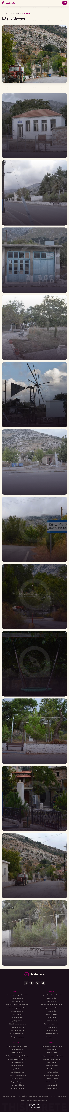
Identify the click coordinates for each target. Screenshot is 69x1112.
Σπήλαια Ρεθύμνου (17, 1082)
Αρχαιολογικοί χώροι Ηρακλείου (17, 995)
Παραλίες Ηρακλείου (17, 1021)
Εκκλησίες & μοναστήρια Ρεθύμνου (17, 1056)
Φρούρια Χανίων (51, 1037)
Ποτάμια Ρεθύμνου (17, 1078)
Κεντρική (7, 13)
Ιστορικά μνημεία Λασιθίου (51, 1059)
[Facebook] (31, 983)
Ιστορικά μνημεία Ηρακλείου (17, 1008)
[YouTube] (37, 983)
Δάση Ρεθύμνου (17, 1052)
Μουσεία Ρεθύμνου (17, 1065)
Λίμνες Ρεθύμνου (17, 1062)
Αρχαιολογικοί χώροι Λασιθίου (52, 1046)
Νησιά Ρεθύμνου (17, 1069)
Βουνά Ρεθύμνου (17, 1049)
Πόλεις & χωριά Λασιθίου (52, 1075)
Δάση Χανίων (51, 1001)
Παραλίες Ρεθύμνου (17, 1072)
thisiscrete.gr (30, 1100)
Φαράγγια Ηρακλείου (17, 1033)
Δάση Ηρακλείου (17, 1001)
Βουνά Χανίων (51, 998)
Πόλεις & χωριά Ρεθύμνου (17, 1075)
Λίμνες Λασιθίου (52, 1062)
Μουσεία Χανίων (51, 1014)
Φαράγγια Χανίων (52, 1033)
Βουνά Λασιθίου (52, 1049)
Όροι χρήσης (23, 1096)
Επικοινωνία (62, 1096)
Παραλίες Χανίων (51, 1021)
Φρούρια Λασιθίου (52, 1088)
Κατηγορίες (33, 1096)
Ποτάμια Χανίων (52, 1027)
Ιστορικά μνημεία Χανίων (52, 1008)
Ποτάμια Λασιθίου (52, 1078)
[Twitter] (43, 983)
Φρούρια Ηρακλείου (17, 1037)
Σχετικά (13, 1096)
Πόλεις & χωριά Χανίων (51, 1024)
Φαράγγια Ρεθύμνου (17, 1085)
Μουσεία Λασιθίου (52, 1065)
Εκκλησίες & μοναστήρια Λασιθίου (52, 1056)
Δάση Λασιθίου (52, 1052)
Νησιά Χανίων (51, 1017)
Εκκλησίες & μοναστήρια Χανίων (51, 1004)
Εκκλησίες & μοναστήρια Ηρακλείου (17, 1004)
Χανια (51, 991)
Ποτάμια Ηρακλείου (17, 1027)
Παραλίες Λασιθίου (52, 1072)
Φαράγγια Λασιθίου (51, 1085)
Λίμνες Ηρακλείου (17, 1011)
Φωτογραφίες (43, 1096)
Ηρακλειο (17, 991)
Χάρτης (53, 1096)
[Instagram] (26, 983)
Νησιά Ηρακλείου (17, 1017)
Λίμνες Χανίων (51, 1011)
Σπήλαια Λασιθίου (52, 1082)
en (65, 3)
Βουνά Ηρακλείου (17, 998)
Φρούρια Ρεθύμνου (17, 1088)
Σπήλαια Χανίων (52, 1030)
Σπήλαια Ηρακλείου (17, 1030)
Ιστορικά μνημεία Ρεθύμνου (17, 1059)
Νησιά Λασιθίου (52, 1069)
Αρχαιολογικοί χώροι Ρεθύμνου (17, 1046)
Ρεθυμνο (17, 1042)
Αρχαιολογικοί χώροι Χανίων (51, 995)
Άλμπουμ (16, 13)
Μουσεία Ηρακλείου (17, 1014)
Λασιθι (51, 1042)
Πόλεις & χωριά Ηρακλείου (17, 1024)
